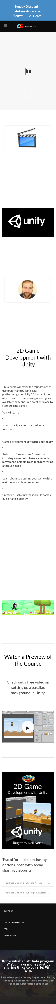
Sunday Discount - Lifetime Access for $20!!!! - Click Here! (27, 11)
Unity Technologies (11, 258)
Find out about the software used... (20, 247)
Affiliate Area (10, 935)
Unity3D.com (41, 268)
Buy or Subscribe (11, 163)
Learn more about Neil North (17, 315)
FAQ (6, 929)
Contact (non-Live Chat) (14, 922)
